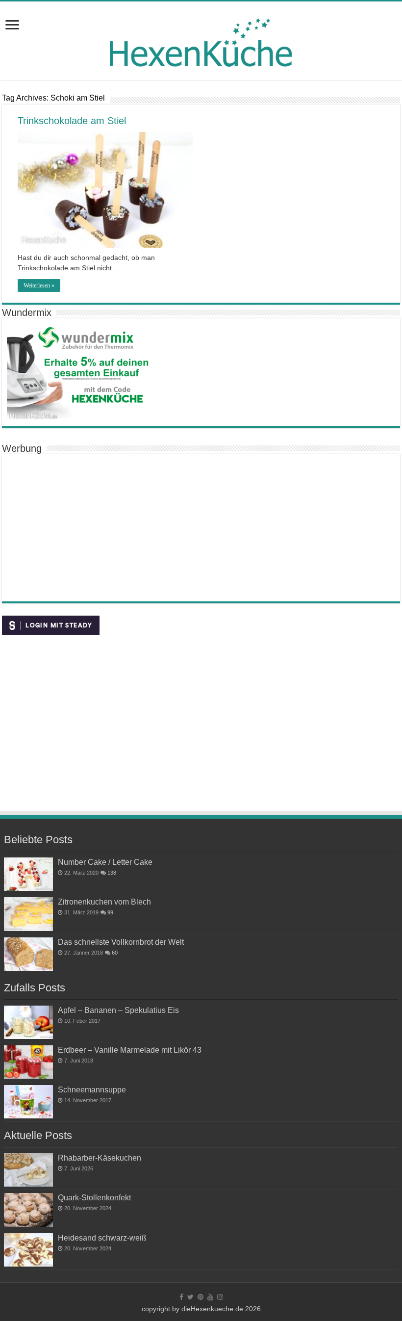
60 (115, 953)
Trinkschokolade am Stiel (72, 120)
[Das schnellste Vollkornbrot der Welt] (28, 954)
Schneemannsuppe (92, 1089)
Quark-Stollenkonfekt (94, 1197)
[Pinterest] (200, 1297)
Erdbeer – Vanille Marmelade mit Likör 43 (129, 1049)
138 (111, 873)
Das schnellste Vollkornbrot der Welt (121, 941)
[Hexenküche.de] (201, 40)
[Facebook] (181, 1297)
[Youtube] (210, 1297)
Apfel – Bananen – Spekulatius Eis (118, 1010)
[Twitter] (190, 1297)
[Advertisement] (201, 527)
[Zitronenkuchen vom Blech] (28, 914)
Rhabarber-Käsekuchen (99, 1157)
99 (110, 912)
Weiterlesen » (39, 285)
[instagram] (220, 1297)
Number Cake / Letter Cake (105, 861)
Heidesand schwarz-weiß (102, 1237)
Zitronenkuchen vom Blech (104, 901)
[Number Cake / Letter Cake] (28, 874)
